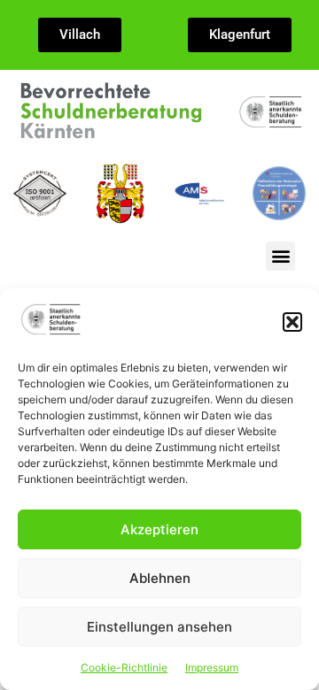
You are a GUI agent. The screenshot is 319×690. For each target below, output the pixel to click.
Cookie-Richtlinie (124, 667)
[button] (292, 322)
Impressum (211, 667)
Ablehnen (160, 578)
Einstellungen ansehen (159, 626)
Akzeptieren (159, 529)
